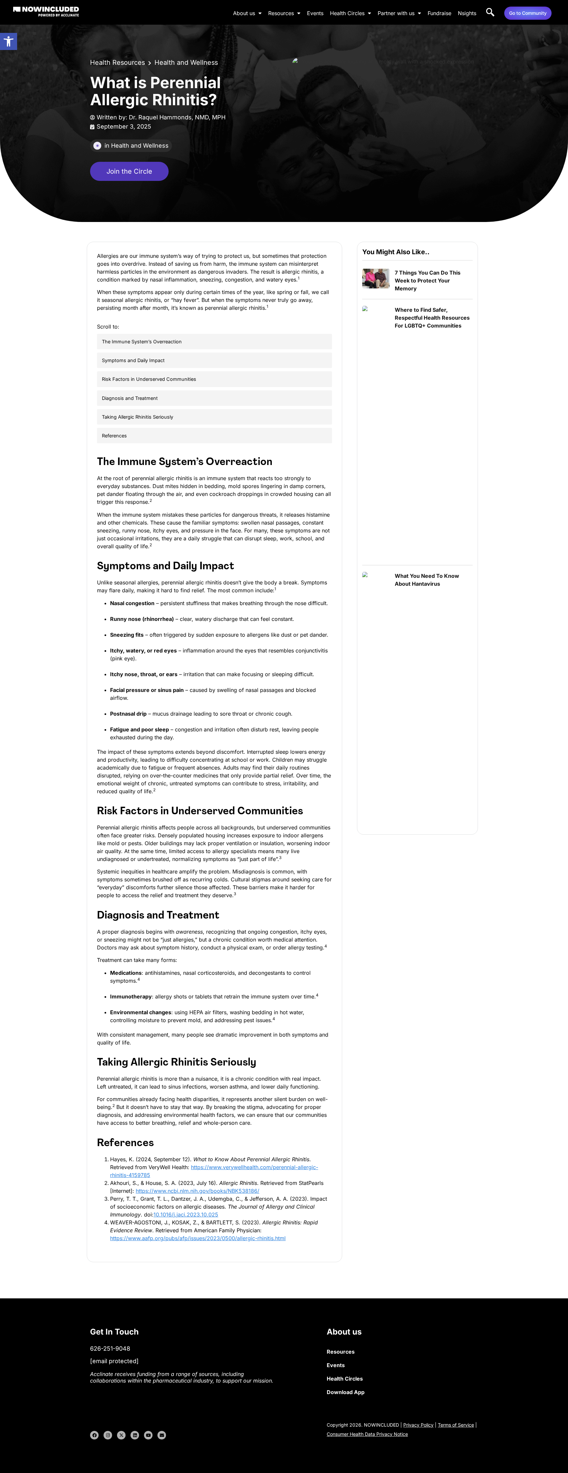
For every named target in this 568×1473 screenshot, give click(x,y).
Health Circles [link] (347, 13)
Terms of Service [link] (456, 1425)
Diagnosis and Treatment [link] (130, 398)
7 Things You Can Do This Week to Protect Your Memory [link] (428, 280)
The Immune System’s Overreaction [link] (142, 341)
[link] (8, 41)
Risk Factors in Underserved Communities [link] (149, 379)
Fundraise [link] (439, 13)
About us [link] (244, 13)
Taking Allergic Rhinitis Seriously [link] (137, 417)
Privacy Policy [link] (418, 1425)
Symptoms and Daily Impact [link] (133, 360)
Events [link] (315, 13)
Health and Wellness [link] (186, 62)
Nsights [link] (467, 13)
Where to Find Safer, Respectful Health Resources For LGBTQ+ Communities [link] (432, 318)
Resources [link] (281, 13)
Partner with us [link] (396, 13)
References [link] (114, 435)
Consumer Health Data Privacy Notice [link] (367, 1434)
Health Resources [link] (117, 62)
